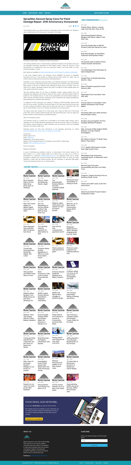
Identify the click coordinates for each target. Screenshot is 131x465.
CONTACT (47, 13)
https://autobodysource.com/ (37, 143)
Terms (81, 463)
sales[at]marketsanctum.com (39, 455)
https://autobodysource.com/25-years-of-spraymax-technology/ (58, 72)
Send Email (30, 137)
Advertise (98, 463)
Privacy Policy (89, 463)
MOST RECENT (33, 13)
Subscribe (94, 445)
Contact (105, 463)
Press (41, 13)
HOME (25, 13)
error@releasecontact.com (48, 155)
